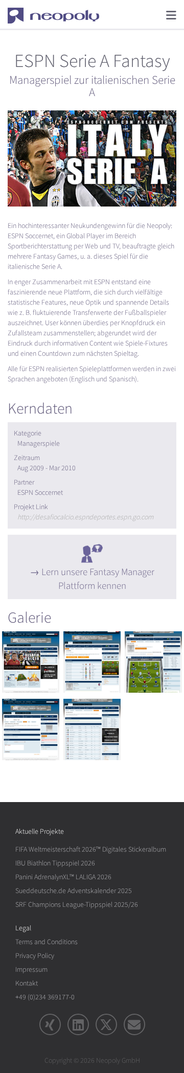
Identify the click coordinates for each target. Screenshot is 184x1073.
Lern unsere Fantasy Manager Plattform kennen (97, 579)
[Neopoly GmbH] (60, 15)
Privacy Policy (34, 955)
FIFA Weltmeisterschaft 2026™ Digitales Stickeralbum (90, 849)
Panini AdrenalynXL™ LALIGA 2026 (63, 877)
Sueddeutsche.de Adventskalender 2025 (73, 890)
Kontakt (26, 983)
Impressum (31, 969)
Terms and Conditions (46, 942)
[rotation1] (30, 662)
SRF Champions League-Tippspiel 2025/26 (76, 904)
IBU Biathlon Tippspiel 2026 (55, 863)
